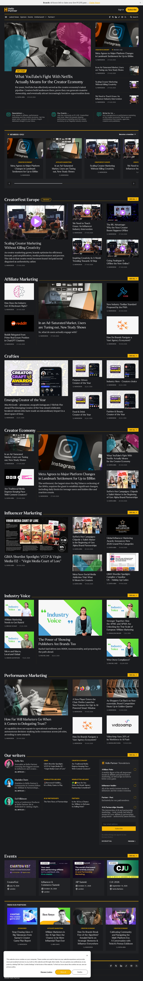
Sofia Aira (21, 97)
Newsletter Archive (52, 779)
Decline (79, 972)
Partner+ (76, 798)
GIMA (46, 760)
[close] (140, 2)
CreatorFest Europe (102, 162)
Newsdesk (101, 60)
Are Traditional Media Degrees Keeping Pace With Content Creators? (81, 766)
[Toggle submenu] (46, 17)
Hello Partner (14, 978)
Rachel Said (45, 656)
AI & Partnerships (51, 798)
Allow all (63, 972)
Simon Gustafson (13, 658)
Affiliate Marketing (64, 162)
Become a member (126, 134)
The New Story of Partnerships (56, 802)
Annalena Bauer (115, 633)
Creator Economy (102, 50)
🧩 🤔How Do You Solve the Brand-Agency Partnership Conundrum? (81, 785)
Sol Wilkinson (21, 799)
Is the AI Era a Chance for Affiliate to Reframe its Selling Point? (81, 804)
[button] (39, 17)
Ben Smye (56, 944)
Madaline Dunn (115, 743)
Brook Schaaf (11, 626)
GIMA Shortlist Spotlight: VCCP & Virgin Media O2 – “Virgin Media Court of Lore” (55, 766)
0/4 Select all (107, 841)
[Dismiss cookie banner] (87, 955)
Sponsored (22, 928)
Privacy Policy (107, 837)
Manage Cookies (46, 972)
